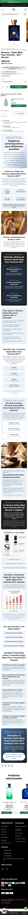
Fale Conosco (18, 833)
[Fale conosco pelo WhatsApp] (25, 908)
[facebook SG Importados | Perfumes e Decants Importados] (7, 869)
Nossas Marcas (5, 837)
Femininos (3, 834)
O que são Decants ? (6, 843)
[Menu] (2, 10)
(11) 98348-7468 (7, 850)
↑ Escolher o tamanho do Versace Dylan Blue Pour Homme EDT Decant (14, 756)
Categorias (3, 840)
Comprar (17, 105)
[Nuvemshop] (5, 903)
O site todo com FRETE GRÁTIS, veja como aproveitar (14, 5)
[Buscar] (25, 14)
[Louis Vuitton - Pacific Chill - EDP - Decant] (15, 812)
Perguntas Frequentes (21, 826)
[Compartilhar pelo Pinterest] (12, 766)
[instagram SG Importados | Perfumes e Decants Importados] (2, 869)
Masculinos (4, 832)
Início (2, 48)
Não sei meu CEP (4, 116)
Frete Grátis (18, 836)
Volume (2, 78)
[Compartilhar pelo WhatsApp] (2, 766)
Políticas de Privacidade (18, 830)
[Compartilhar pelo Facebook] (6, 766)
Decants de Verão (9, 48)
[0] (25, 10)
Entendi (25, 913)
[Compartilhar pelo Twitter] (9, 766)
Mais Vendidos (4, 826)
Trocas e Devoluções (20, 841)
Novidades (3, 829)
